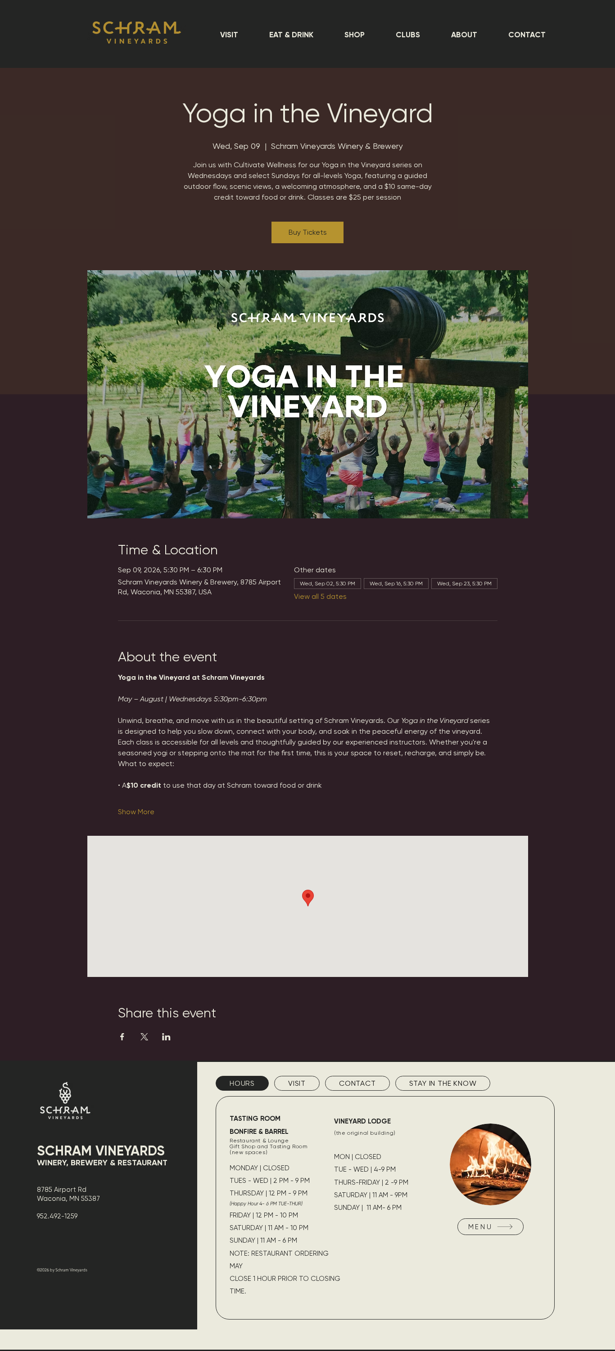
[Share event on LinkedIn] (166, 1036)
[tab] (242, 1083)
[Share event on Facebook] (122, 1036)
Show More (136, 811)
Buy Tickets (308, 232)
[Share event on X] (144, 1036)
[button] (228, 34)
